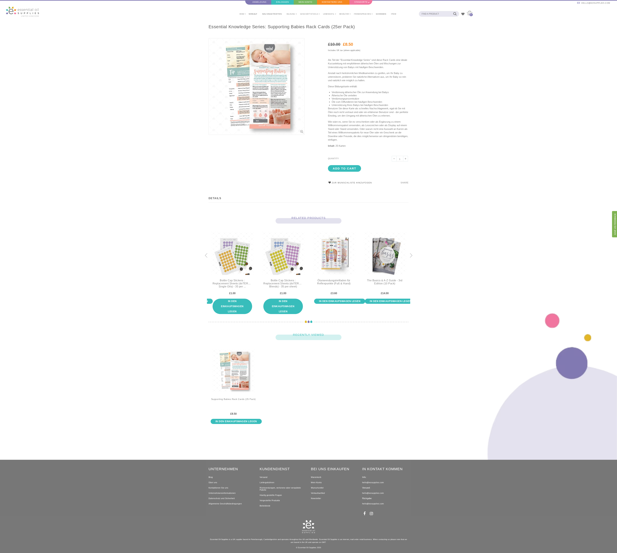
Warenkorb (316, 477)
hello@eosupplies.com (595, 3)
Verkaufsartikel (318, 493)
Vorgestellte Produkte (270, 500)
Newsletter (316, 498)
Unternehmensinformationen (222, 493)
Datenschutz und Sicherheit (222, 498)
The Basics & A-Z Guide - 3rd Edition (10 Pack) (384, 282)
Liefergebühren (267, 482)
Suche (455, 14)
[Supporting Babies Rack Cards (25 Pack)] (233, 373)
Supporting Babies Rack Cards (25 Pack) (233, 399)
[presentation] (206, 255)
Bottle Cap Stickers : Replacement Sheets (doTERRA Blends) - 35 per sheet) (283, 283)
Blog (211, 477)
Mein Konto (305, 2)
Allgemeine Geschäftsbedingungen (225, 504)
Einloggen (282, 2)
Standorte (360, 2)
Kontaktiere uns (332, 2)
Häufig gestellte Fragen (271, 495)
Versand (264, 477)
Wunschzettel (317, 488)
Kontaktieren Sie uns (218, 488)
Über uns (213, 482)
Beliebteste (265, 506)
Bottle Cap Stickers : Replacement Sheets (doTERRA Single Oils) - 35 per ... (232, 283)
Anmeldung (259, 2)
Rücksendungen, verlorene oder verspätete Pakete (280, 489)
